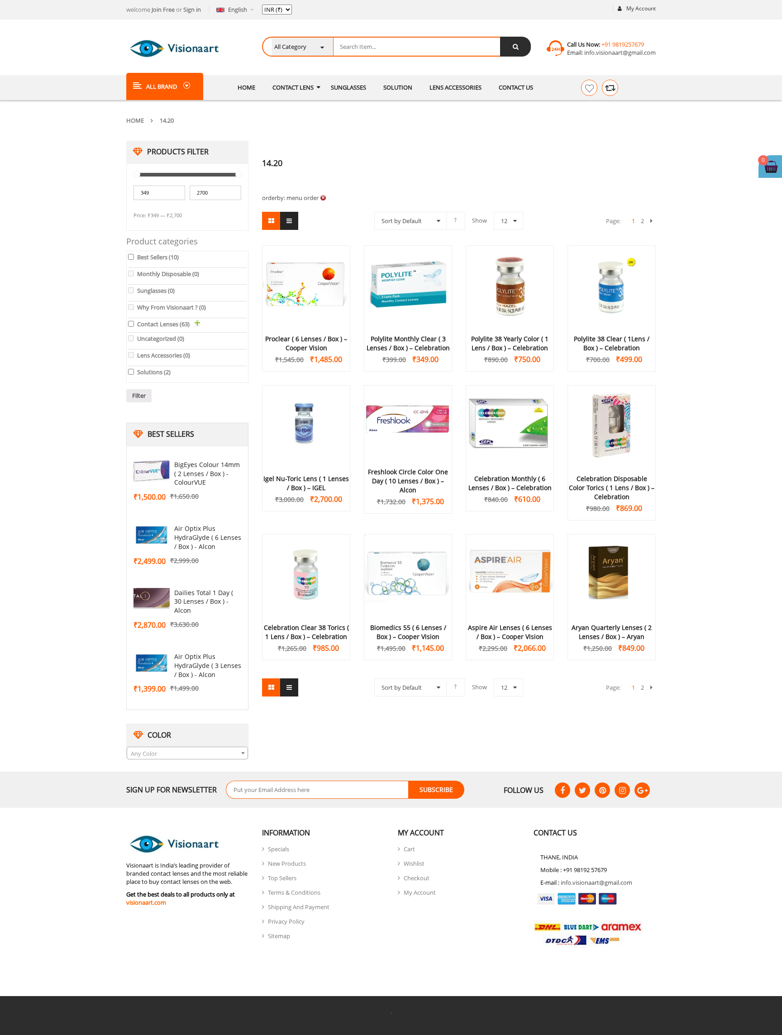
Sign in (192, 9)
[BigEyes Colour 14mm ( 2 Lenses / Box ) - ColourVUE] (152, 471)
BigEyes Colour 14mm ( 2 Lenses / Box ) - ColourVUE (207, 473)
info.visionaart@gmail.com (619, 52)
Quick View (306, 268)
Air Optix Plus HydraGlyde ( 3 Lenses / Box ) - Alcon (207, 665)
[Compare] (610, 88)
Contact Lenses (163, 324)
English (237, 9)
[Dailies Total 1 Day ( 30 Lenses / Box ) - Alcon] (152, 599)
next (651, 221)
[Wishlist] (589, 88)
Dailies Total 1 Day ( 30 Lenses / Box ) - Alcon (203, 601)
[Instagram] (622, 790)
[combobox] (187, 753)
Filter (139, 395)
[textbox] (187, 753)
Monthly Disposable (168, 274)
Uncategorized (160, 338)
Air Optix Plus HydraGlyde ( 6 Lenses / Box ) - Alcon (207, 537)
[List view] (289, 221)
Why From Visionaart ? (171, 307)
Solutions (154, 372)
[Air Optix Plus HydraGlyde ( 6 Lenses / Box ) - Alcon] (152, 535)
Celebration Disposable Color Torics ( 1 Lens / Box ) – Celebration (611, 487)
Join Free (163, 9)
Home (135, 120)
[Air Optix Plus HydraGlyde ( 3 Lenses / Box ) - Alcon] (152, 663)
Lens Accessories (163, 355)
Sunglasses (156, 290)
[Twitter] (582, 790)
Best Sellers (158, 257)
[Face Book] (562, 790)
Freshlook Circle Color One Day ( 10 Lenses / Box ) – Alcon (408, 480)
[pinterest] (602, 790)
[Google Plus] (642, 790)
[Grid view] (271, 221)
